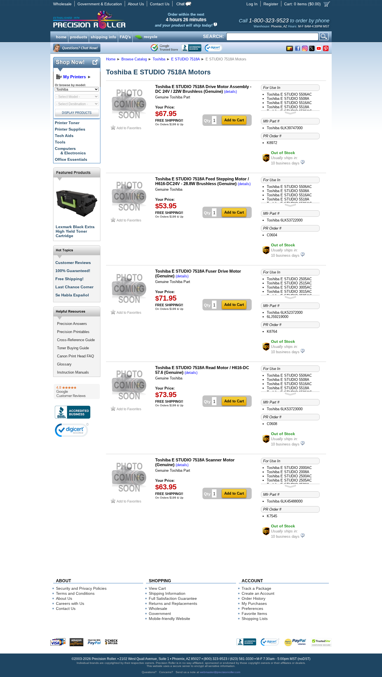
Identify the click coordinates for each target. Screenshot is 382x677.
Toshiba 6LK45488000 (285, 501)
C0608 (272, 424)
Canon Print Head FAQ (75, 356)
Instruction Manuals (73, 372)
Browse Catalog (134, 59)
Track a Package (256, 588)
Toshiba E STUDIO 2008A (288, 472)
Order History (253, 598)
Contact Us (159, 4)
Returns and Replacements (173, 603)
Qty (207, 120)
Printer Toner (67, 123)
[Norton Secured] (218, 47)
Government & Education (99, 4)
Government (160, 613)
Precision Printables (73, 332)
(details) (230, 91)
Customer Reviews (73, 262)
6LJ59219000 (277, 317)
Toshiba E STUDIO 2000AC (289, 468)
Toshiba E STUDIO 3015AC (289, 291)
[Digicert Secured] (72, 430)
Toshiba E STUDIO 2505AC (289, 279)
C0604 (272, 235)
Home (110, 59)
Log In (252, 4)
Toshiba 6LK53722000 (285, 220)
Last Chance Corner (74, 287)
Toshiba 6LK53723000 (285, 409)
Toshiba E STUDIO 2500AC (289, 476)
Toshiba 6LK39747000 (285, 128)
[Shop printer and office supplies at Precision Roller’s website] (118, 20)
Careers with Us (70, 603)
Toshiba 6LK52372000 (285, 312)
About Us (136, 4)
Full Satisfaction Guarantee (173, 598)
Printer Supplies (70, 129)
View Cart (157, 588)
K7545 (272, 516)
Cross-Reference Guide (76, 340)
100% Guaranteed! (72, 270)
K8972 (272, 143)
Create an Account (258, 593)
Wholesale (62, 4)
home (61, 36)
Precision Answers (72, 324)
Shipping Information (167, 593)
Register (270, 4)
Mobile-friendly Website (169, 618)
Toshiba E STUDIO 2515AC (289, 283)
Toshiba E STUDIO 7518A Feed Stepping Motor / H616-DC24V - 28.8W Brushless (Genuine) (202, 181)
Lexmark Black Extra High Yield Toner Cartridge (75, 231)
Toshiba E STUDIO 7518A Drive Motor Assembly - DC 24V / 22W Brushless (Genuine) (203, 89)
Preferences (252, 608)
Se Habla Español (72, 295)
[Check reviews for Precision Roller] (77, 391)
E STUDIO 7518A (185, 59)
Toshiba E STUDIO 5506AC (289, 94)
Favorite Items (254, 613)
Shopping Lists (255, 618)
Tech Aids (64, 135)
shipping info (103, 36)
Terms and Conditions (75, 593)
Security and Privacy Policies (81, 588)
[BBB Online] (191, 47)
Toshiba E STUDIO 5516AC (289, 103)
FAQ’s (125, 36)
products (78, 36)
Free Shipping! (69, 279)
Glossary (64, 364)
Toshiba (159, 59)
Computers (70, 150)
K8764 (272, 331)
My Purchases (254, 603)
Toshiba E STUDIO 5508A (288, 98)
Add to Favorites (129, 128)
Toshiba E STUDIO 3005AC (289, 287)
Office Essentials (71, 159)
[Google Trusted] (164, 47)
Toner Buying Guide (73, 348)
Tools (60, 142)
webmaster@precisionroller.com (220, 672)
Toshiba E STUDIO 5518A (288, 107)
